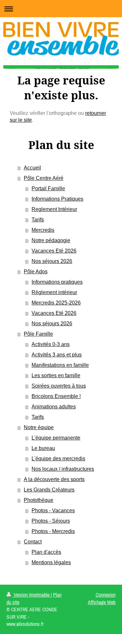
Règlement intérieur (54, 292)
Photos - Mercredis (53, 531)
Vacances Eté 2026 (54, 251)
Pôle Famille (38, 334)
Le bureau (43, 448)
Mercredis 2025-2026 (56, 302)
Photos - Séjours (51, 521)
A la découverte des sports (54, 479)
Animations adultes (54, 406)
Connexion (105, 595)
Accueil (32, 167)
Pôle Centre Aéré (43, 178)
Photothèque (38, 500)
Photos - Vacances (53, 510)
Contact (33, 541)
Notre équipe (39, 427)
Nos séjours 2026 (52, 261)
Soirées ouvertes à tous (59, 386)
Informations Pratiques (57, 199)
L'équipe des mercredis (58, 458)
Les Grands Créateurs (49, 489)
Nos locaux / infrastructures (63, 469)
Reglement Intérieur (54, 209)
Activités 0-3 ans (51, 344)
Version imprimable (31, 595)
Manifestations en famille (60, 365)
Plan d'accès (46, 552)
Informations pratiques (57, 282)
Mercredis (43, 230)
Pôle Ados (35, 271)
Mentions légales (51, 562)
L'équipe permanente (56, 438)
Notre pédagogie (51, 240)
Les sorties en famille (56, 375)
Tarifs (38, 219)
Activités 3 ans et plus (57, 354)
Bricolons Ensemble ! (56, 396)
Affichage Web (101, 602)
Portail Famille (48, 188)
